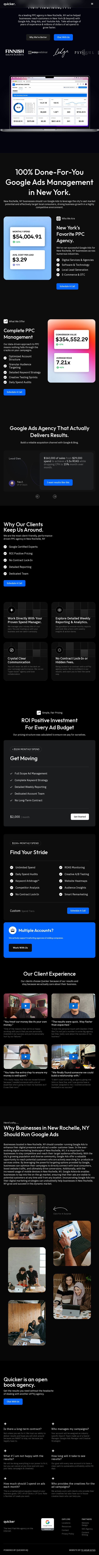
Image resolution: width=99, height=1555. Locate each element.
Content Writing (85, 1533)
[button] (92, 4)
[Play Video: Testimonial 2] (73, 1056)
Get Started (80, 816)
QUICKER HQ (22, 1550)
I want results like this (58, 482)
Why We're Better (38, 37)
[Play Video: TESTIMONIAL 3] (25, 1056)
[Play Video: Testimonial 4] (25, 1006)
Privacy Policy (68, 1534)
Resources (66, 1526)
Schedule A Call (67, 286)
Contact (65, 1530)
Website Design (85, 1524)
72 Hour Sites (88, 1550)
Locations (66, 1523)
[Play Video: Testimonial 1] (73, 1006)
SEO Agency (87, 1529)
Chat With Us (63, 37)
